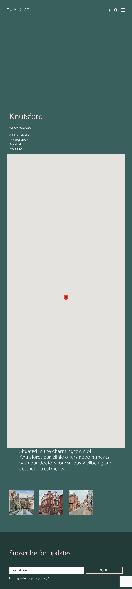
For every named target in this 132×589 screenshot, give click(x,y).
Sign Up (104, 570)
